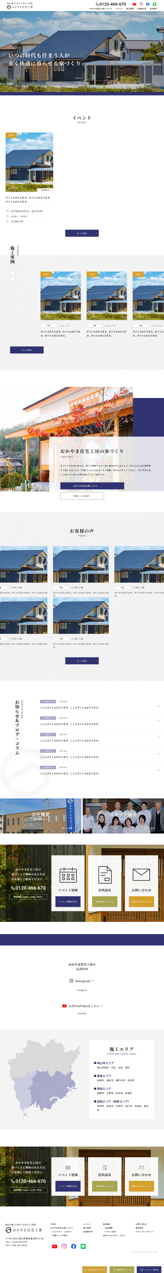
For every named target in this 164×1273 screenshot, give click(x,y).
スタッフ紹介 (110, 1231)
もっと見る (82, 233)
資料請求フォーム (124, 1269)
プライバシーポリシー (145, 1231)
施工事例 (130, 8)
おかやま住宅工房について (101, 8)
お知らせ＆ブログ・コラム (114, 1235)
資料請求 (139, 1227)
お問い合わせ (141, 1224)
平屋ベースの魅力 (81, 495)
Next (12, 278)
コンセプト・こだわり (62, 1231)
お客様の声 (141, 8)
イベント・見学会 (151, 1269)
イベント (119, 8)
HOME (53, 1224)
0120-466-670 (31, 888)
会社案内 (153, 8)
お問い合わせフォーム (97, 1269)
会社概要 (109, 1227)
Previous (12, 274)
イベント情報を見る (68, 901)
